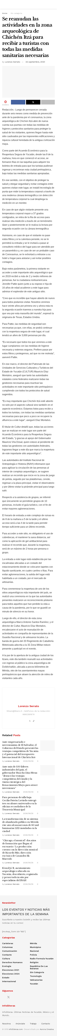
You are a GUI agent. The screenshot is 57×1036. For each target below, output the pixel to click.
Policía (33, 955)
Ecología (6, 966)
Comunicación (9, 951)
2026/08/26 (28, 761)
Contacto (7, 955)
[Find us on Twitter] (8, 997)
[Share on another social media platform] (48, 102)
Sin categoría (16, 13)
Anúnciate (20, 1024)
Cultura (6, 958)
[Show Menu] (3, 4)
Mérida (33, 943)
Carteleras (7, 943)
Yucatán (34, 984)
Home (4, 13)
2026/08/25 (28, 813)
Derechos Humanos (12, 962)
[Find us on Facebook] (3, 997)
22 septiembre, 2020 (35, 62)
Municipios (35, 947)
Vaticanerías (36, 980)
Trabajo (33, 1024)
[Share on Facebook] (18, 102)
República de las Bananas (39, 967)
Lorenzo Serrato (12, 62)
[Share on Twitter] (33, 102)
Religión (34, 962)
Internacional (9, 981)
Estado (5, 977)
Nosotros (6, 1024)
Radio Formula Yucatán (41, 958)
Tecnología (36, 976)
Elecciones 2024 (11, 974)
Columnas (7, 947)
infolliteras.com (16, 1029)
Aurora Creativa (47, 1029)
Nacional (34, 951)
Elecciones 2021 (10, 970)
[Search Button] (53, 4)
